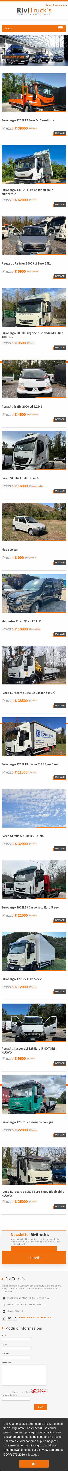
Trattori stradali (36, 486)
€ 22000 (21, 1130)
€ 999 (19, 558)
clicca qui (35, 1445)
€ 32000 (21, 844)
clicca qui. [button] (32, 1454)
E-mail (4, 1344)
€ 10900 (21, 629)
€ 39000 (21, 128)
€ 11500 (21, 772)
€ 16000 (21, 486)
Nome (4, 1335)
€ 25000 (21, 1202)
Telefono (5, 1353)
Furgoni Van (33, 271)
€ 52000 (21, 200)
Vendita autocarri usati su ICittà (34, 1317)
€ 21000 (21, 915)
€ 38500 (21, 701)
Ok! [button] (34, 1464)
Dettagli (60, 133)
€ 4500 (20, 414)
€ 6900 (20, 271)
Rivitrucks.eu (36, 10)
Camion (33, 128)
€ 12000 (21, 987)
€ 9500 (20, 343)
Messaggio (6, 1362)
